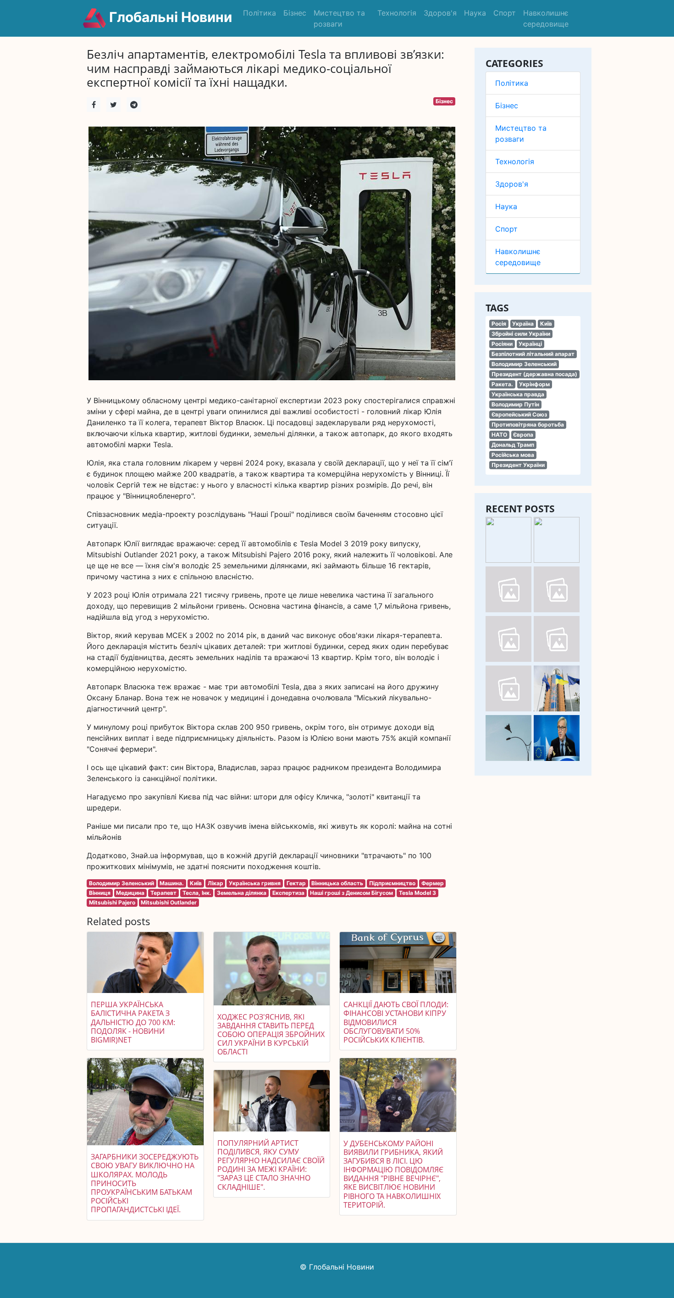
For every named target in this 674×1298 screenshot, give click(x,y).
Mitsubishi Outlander (169, 902)
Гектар (296, 883)
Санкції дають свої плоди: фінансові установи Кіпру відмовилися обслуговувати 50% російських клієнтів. (395, 1022)
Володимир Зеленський (524, 364)
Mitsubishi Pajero (112, 902)
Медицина (130, 892)
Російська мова (513, 454)
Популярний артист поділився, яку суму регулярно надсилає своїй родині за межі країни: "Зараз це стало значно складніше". (271, 1165)
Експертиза (288, 892)
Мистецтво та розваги (339, 18)
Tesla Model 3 (417, 892)
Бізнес (294, 12)
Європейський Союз (519, 414)
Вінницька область (337, 883)
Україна (523, 323)
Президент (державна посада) (534, 374)
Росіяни (502, 343)
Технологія (396, 12)
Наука (475, 12)
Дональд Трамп (513, 444)
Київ (546, 323)
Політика (259, 12)
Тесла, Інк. (196, 892)
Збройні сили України (521, 333)
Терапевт (163, 892)
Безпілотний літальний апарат (533, 353)
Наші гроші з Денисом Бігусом (351, 892)
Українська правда (518, 394)
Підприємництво (392, 883)
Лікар (215, 883)
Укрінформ (534, 384)
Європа (523, 434)
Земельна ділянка (241, 892)
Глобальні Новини (169, 17)
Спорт (504, 12)
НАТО (499, 434)
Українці (530, 343)
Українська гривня (255, 883)
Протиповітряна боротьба (528, 424)
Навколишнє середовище (546, 18)
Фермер (432, 883)
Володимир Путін (515, 404)
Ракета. (502, 384)
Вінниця (99, 892)
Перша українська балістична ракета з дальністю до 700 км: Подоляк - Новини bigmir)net (133, 1022)
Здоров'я (440, 12)
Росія (499, 323)
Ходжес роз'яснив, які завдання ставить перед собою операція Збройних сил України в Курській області (271, 1034)
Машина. (172, 883)
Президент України (518, 464)
